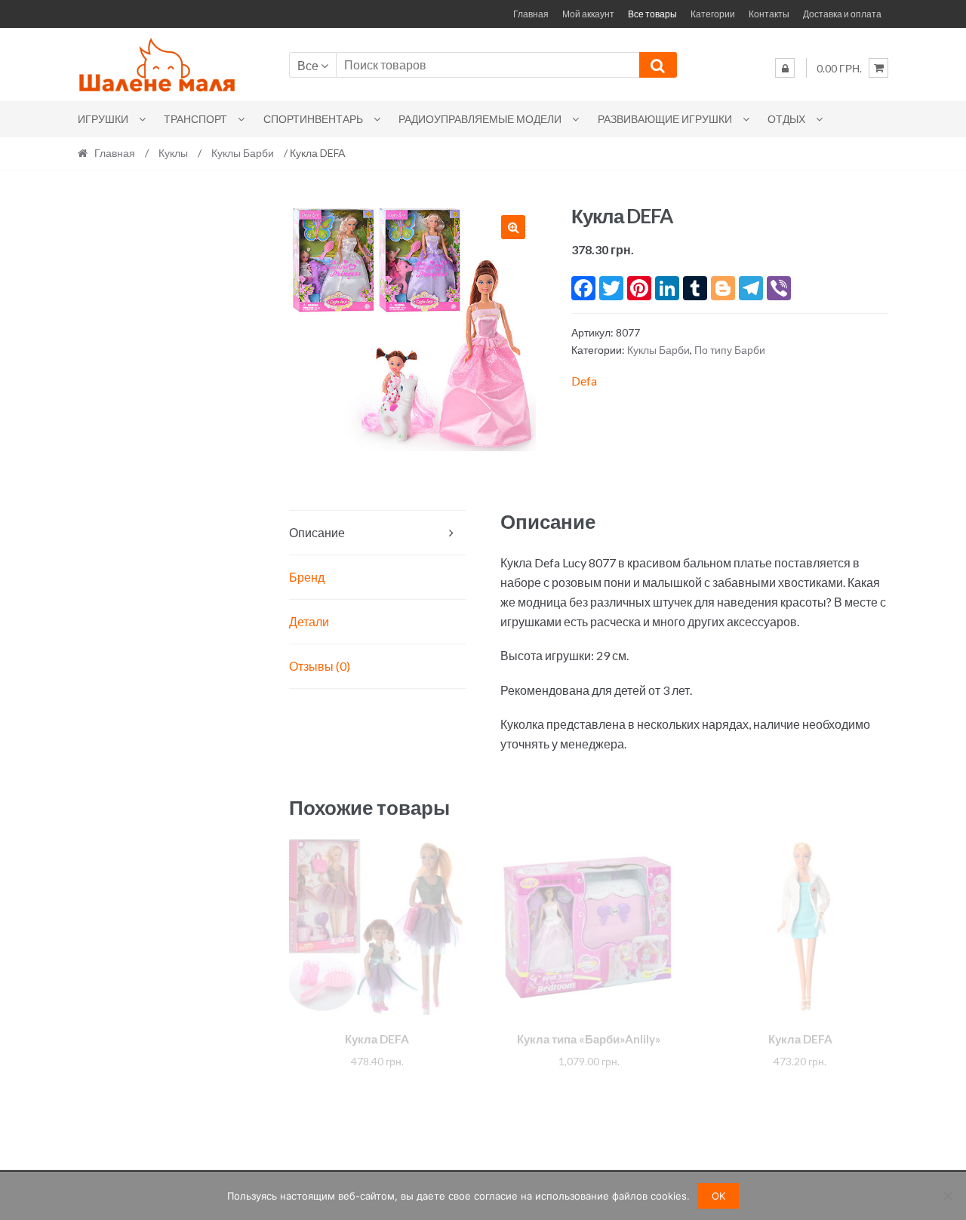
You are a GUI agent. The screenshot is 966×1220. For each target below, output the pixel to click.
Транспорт (195, 118)
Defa (584, 380)
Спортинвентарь (313, 118)
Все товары (652, 14)
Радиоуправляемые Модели (479, 118)
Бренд (307, 577)
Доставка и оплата (842, 14)
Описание (317, 532)
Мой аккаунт (588, 14)
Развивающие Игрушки (665, 118)
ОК (718, 1196)
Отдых (786, 118)
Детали (309, 621)
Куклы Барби (242, 152)
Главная (531, 14)
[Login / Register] (785, 68)
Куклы (173, 152)
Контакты (769, 14)
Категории (713, 14)
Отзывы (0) (319, 666)
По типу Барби (729, 349)
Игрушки (103, 118)
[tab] (377, 533)
